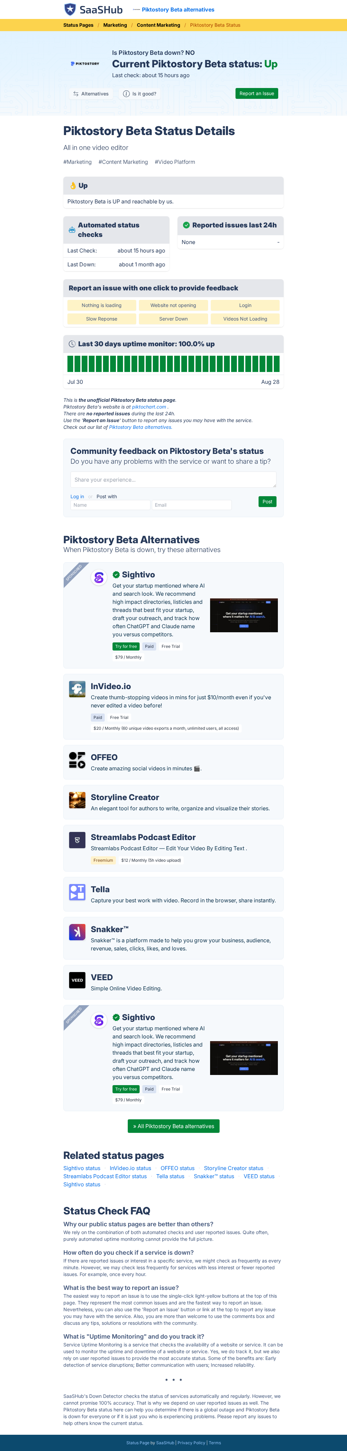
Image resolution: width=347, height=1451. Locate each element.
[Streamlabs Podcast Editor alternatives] (77, 840)
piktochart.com (149, 407)
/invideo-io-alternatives (98, 678)
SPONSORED (74, 572)
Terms (215, 1442)
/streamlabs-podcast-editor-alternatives (119, 829)
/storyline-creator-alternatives (107, 789)
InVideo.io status (130, 1168)
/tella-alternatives (91, 881)
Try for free (126, 646)
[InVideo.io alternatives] (77, 689)
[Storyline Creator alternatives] (77, 800)
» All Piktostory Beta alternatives (173, 1126)
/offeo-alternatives (92, 749)
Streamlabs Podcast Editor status (105, 1176)
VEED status (259, 1176)
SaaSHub (165, 1442)
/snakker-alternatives (95, 921)
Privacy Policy (191, 1442)
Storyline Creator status (233, 1168)
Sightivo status (81, 1168)
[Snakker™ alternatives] (77, 932)
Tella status (170, 1176)
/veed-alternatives (92, 969)
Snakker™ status (214, 1176)
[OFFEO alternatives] (77, 760)
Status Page (137, 1442)
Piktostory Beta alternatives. (140, 427)
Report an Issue (257, 93)
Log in (77, 496)
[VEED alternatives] (77, 980)
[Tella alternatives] (77, 892)
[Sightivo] (99, 577)
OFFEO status (178, 1168)
